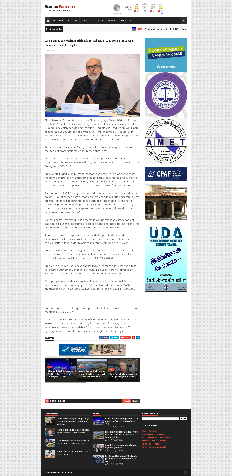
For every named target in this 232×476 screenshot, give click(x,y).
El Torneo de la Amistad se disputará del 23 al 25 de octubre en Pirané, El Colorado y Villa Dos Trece (165, 29)
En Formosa (58, 20)
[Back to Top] (185, 472)
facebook (126, 401)
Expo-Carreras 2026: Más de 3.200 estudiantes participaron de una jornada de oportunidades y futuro (121, 458)
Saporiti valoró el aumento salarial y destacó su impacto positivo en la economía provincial (73, 431)
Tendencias (112, 20)
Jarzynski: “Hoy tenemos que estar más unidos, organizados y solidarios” (121, 446)
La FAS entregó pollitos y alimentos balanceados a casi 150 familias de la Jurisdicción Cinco (73, 442)
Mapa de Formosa (149, 430)
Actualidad (72, 20)
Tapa (126, 29)
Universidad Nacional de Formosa (155, 440)
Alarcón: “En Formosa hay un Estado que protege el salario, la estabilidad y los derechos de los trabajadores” (73, 421)
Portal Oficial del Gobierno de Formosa (158, 437)
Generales (86, 20)
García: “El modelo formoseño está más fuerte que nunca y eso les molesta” (124, 375)
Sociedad (99, 20)
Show (123, 20)
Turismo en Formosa (150, 443)
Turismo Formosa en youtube (154, 446)
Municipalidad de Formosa (153, 434)
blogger (135, 401)
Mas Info (133, 20)
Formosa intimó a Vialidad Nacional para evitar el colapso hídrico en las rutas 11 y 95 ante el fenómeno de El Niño (93, 374)
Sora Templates (66, 472)
